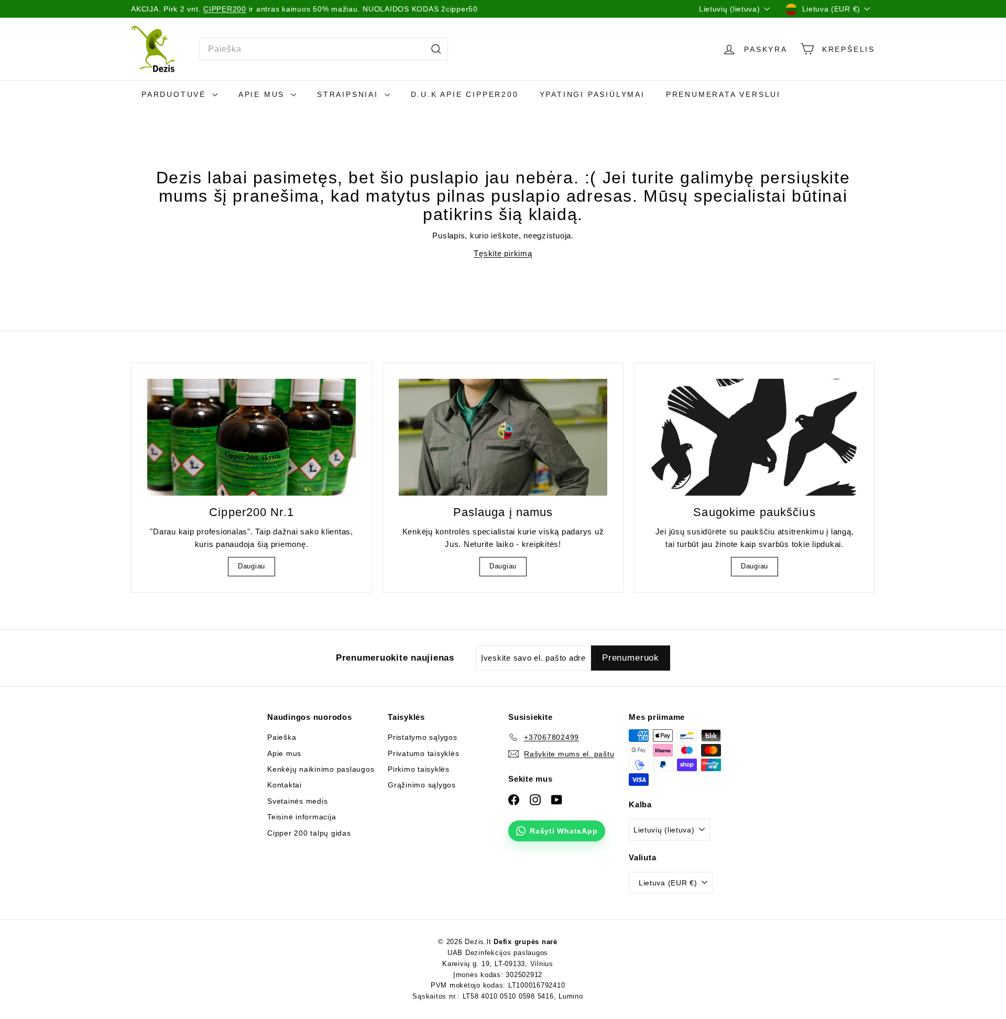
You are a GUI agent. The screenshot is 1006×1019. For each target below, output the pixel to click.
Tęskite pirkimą (503, 253)
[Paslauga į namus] (503, 437)
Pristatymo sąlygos (422, 737)
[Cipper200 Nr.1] (251, 437)
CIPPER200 (224, 9)
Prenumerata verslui (723, 94)
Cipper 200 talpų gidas (309, 833)
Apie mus (263, 94)
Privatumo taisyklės (423, 753)
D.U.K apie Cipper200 (465, 94)
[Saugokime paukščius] (754, 437)
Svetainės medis (297, 801)
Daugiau (251, 566)
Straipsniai (349, 94)
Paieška (281, 737)
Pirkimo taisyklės (419, 769)
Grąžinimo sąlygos (422, 785)
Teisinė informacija (301, 817)
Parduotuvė (175, 94)
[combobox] (323, 49)
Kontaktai (284, 785)
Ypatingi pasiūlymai (592, 94)
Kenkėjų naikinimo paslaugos (320, 769)
